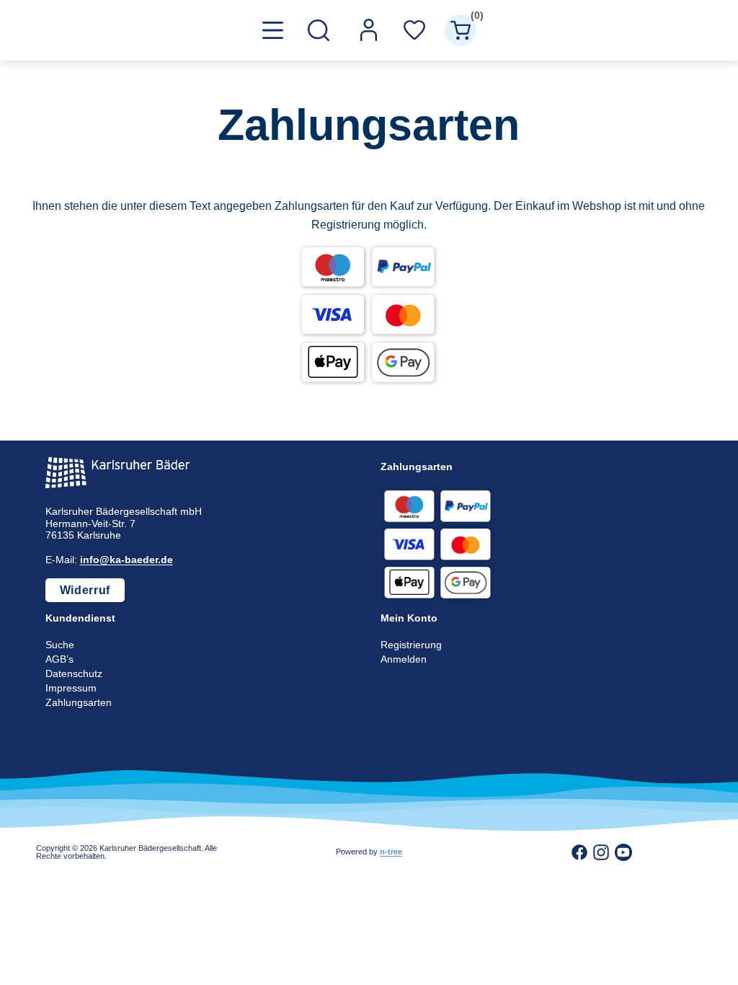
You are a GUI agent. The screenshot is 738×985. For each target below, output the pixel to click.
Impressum (71, 688)
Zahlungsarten (78, 702)
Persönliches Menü (368, 30)
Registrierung (411, 644)
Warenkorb (473, 17)
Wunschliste (414, 30)
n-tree (391, 851)
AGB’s (59, 659)
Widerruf (85, 590)
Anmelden (404, 659)
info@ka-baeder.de (126, 559)
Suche (59, 644)
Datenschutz (73, 673)
